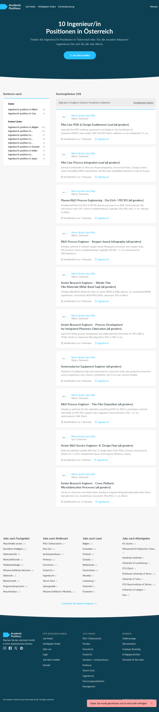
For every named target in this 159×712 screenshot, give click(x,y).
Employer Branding (131, 649)
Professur (49, 559)
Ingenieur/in (103, 139)
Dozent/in (49, 570)
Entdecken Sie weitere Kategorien (78, 603)
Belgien (88, 543)
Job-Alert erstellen (81, 55)
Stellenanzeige (129, 638)
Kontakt (46, 665)
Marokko (88, 575)
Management (89, 686)
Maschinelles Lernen (14, 543)
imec (125, 594)
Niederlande (90, 564)
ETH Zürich (129, 568)
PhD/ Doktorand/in (54, 543)
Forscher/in (50, 564)
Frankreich (89, 591)
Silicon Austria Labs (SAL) (83, 115)
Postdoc (86, 643)
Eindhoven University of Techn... (138, 573)
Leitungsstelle (50, 586)
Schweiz (88, 559)
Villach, (75, 118)
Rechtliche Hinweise (130, 699)
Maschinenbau (11, 591)
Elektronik (9, 575)
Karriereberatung (66, 6)
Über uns (47, 649)
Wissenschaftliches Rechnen (18, 570)
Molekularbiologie (13, 564)
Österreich (84, 118)
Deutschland (90, 570)
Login (45, 654)
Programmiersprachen (15, 586)
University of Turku (132, 578)
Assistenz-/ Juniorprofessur (96, 659)
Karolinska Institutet (133, 557)
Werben (154, 6)
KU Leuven (129, 543)
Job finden (30, 6)
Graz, (74, 439)
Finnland (88, 554)
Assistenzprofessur (53, 554)
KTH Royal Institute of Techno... (138, 584)
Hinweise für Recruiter (133, 659)
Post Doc (49, 548)
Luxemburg (89, 580)
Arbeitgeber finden (47, 6)
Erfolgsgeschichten (131, 654)
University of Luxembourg (136, 562)
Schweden (89, 548)
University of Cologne (133, 589)
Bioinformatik (11, 580)
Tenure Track (50, 580)
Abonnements (129, 643)
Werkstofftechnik (13, 559)
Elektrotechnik (11, 554)
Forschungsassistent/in (93, 681)
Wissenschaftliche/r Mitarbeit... (59, 591)
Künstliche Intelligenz (15, 548)
